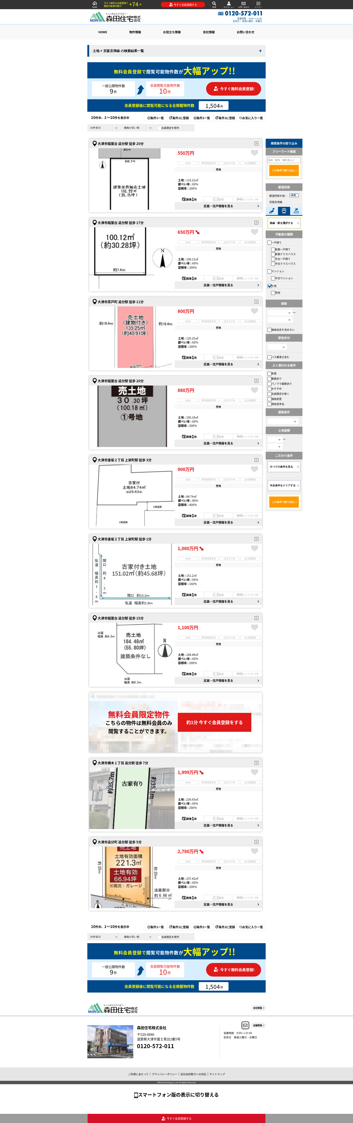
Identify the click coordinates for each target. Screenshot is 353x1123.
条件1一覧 (157, 118)
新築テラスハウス (285, 254)
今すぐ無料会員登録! (237, 88)
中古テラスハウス (285, 263)
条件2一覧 (203, 118)
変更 (294, 195)
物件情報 (135, 32)
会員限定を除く (280, 393)
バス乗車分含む (280, 357)
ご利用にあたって (138, 1074)
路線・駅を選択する (281, 222)
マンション (277, 271)
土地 (274, 286)
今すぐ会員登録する (185, 4)
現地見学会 (277, 404)
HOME (94, 7)
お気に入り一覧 (252, 118)
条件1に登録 (180, 118)
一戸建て (276, 242)
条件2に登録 (227, 118)
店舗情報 (257, 1025)
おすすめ (276, 388)
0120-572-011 (155, 1045)
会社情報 (209, 32)
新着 (274, 373)
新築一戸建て (282, 249)
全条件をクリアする (284, 485)
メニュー (258, 7)
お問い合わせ (243, 7)
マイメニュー (228, 7)
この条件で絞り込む (283, 170)
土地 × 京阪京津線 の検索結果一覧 (118, 51)
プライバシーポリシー (164, 1074)
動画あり (276, 378)
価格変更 (276, 399)
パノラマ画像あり (281, 383)
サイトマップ (217, 1074)
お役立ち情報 (172, 32)
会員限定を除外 (170, 128)
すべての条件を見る (281, 466)
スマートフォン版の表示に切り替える (178, 1094)
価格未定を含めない (283, 329)
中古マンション (284, 278)
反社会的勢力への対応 (193, 1074)
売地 (277, 292)
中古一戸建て (282, 259)
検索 (214, 7)
